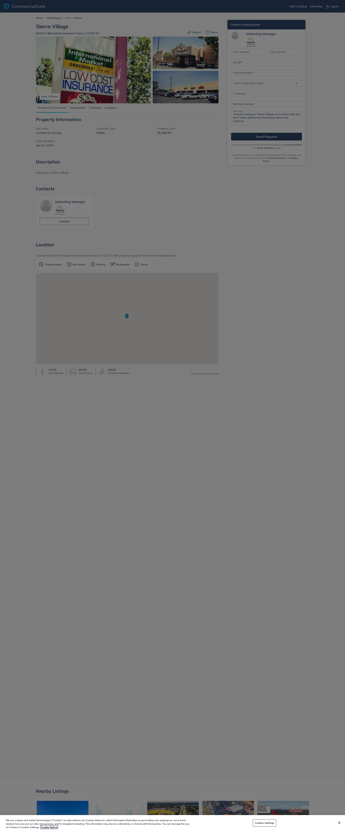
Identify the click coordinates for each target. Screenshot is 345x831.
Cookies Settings (264, 822)
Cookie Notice (49, 827)
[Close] (339, 823)
